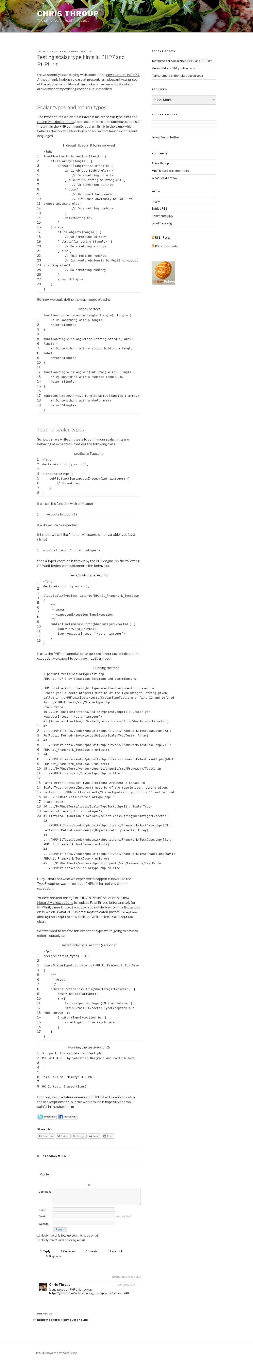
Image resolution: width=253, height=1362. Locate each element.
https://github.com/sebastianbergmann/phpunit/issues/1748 (89, 1293)
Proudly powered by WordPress (56, 1353)
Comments (162, 216)
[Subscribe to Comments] (153, 246)
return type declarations (55, 122)
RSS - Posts (163, 237)
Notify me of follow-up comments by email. (70, 1235)
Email (42, 1216)
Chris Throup (68, 13)
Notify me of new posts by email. (63, 1240)
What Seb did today (164, 178)
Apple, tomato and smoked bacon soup (177, 75)
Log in (156, 201)
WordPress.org (162, 223)
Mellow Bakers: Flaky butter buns (173, 68)
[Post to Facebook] (68, 1118)
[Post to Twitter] (47, 1118)
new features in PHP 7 (123, 75)
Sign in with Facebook (107, 1179)
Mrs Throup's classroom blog (171, 170)
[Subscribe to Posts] (153, 237)
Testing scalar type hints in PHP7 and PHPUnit (182, 61)
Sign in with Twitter (71, 1179)
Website (44, 1223)
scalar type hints (118, 117)
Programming (54, 1156)
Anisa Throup (160, 163)
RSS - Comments (166, 246)
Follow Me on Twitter (165, 137)
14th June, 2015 (126, 1284)
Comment (45, 1191)
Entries (159, 208)
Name (42, 1210)
